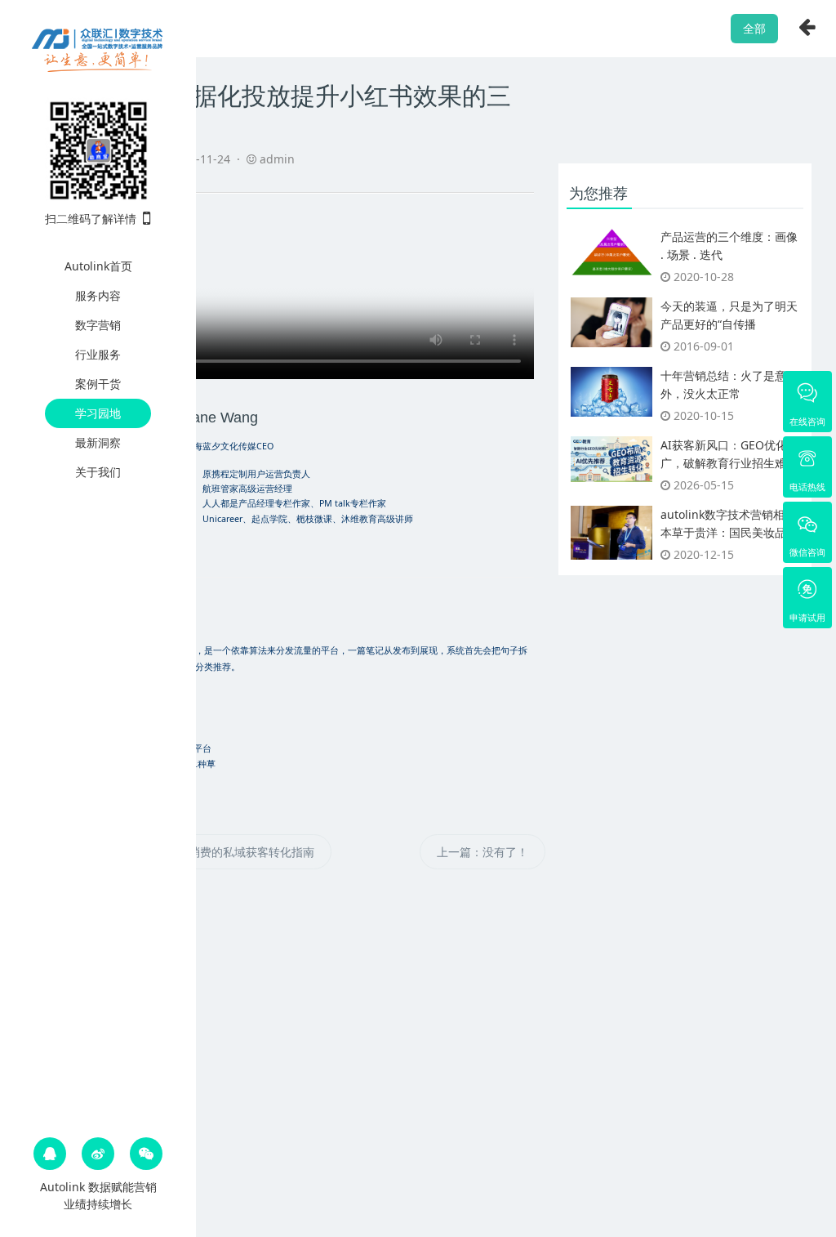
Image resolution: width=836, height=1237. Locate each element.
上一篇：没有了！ (482, 852)
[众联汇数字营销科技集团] (98, 47)
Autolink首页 (98, 266)
